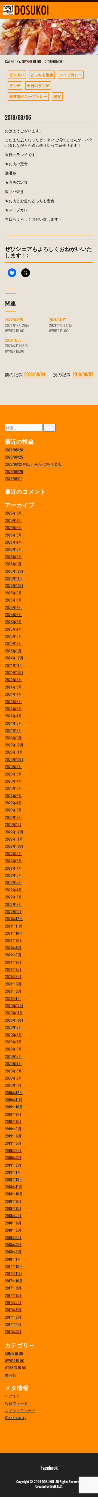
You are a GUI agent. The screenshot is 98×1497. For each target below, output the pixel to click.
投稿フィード (16, 1403)
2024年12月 (14, 658)
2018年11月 (13, 1186)
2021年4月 (13, 976)
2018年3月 (13, 1244)
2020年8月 (13, 1034)
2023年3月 (13, 810)
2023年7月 (13, 781)
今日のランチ (38, 85)
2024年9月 (13, 679)
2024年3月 (13, 723)
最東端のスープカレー (28, 96)
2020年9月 (13, 1027)
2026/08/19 (13, 478)
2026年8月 (13, 513)
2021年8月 (13, 947)
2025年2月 (13, 643)
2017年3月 (13, 1331)
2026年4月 (13, 542)
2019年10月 (14, 1107)
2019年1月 (13, 1172)
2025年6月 (13, 614)
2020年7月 (13, 1041)
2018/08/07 (82, 374)
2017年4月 (13, 1324)
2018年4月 (13, 1237)
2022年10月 (14, 846)
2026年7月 (13, 520)
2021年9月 (13, 940)
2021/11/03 (13, 340)
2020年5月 (13, 1056)
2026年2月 (13, 556)
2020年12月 (14, 1005)
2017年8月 (13, 1295)
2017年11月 (13, 1273)
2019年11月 (13, 1099)
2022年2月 (13, 904)
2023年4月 (13, 802)
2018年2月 (13, 1251)
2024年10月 (14, 672)
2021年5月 (13, 969)
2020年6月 (13, 1049)
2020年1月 (13, 1085)
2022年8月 (13, 860)
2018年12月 (14, 1179)
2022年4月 (13, 889)
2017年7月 (13, 1302)
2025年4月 (13, 629)
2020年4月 (13, 1063)
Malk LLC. (56, 1486)
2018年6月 (13, 1223)
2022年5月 (13, 882)
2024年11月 (14, 665)
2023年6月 (13, 788)
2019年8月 (13, 1121)
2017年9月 (13, 1288)
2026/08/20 (14, 471)
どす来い (16, 74)
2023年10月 (14, 759)
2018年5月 (13, 1230)
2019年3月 (13, 1157)
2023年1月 (13, 824)
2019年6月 (13, 1136)
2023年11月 (14, 752)
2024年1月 (13, 737)
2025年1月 (13, 650)
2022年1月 (13, 911)
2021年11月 (13, 926)
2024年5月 (13, 708)
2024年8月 (13, 687)
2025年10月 (14, 585)
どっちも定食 (41, 74)
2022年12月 (14, 832)
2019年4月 (13, 1150)
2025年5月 (13, 621)
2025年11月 (14, 578)
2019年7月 (13, 1128)
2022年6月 (13, 875)
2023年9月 (13, 766)
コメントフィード (20, 1410)
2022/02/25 (14, 319)
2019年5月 (13, 1143)
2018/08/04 (34, 374)
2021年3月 (13, 984)
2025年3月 (13, 636)
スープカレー (70, 74)
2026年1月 (13, 563)
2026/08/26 (14, 450)
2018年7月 (13, 1215)
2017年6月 (13, 1309)
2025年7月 (13, 607)
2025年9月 (13, 593)
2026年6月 (13, 527)
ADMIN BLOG (14, 1353)
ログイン (12, 1395)
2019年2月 (13, 1165)
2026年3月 (13, 549)
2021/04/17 (57, 319)
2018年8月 (13, 1208)
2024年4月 (13, 715)
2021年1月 (13, 998)
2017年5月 (13, 1317)
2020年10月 (14, 1020)
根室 (57, 96)
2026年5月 (13, 535)
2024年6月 (13, 701)
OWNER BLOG (31, 61)
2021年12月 (14, 918)
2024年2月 (13, 730)
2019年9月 (13, 1114)
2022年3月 (13, 897)
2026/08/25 (14, 457)
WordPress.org (15, 1417)
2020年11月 (14, 1012)
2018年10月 (14, 1194)
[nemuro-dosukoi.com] (37, 10)
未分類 (10, 1375)
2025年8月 (13, 600)
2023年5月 (13, 795)
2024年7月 (13, 694)
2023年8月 (13, 774)
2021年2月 (13, 991)
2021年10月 (14, 933)
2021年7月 (13, 954)
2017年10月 (14, 1280)
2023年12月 (14, 745)
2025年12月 (14, 571)
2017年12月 (14, 1266)
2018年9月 (13, 1201)
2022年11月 (14, 839)
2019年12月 (14, 1092)
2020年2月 (13, 1078)
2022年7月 (13, 868)
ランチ (15, 85)
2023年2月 (13, 817)
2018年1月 (13, 1259)
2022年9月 (13, 853)
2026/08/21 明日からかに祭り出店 (33, 464)
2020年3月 (13, 1071)
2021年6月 (13, 962)
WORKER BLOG (15, 1367)
